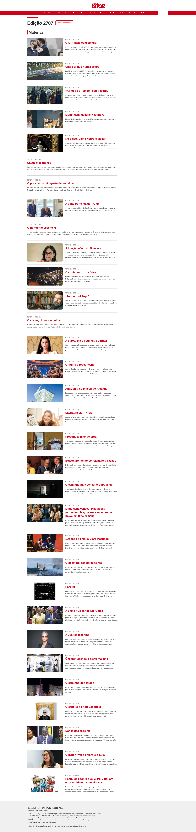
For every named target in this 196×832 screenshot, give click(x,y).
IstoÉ (43, 13)
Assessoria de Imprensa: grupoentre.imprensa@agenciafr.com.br (65, 826)
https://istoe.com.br (34, 822)
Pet (142, 13)
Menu (102, 13)
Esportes (93, 13)
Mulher (122, 13)
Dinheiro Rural (63, 13)
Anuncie (163, 13)
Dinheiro (51, 13)
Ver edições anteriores (64, 23)
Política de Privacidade (35, 826)
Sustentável (133, 13)
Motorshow (112, 13)
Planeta (83, 13)
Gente (75, 13)
